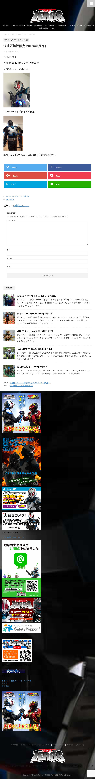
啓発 (7, 200)
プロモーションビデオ (28, 745)
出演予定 (5, 683)
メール (9, 258)
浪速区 (12, 200)
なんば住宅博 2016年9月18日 (32, 366)
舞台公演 (70, 745)
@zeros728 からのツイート (13, 537)
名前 (8, 250)
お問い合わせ (80, 745)
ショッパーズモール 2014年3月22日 (35, 313)
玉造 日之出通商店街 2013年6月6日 (34, 349)
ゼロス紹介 (14, 745)
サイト (9, 266)
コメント (11, 220)
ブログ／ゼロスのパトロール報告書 (18, 196)
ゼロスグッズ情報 (58, 745)
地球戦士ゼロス (21, 205)
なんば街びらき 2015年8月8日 (21, 386)
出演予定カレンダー (44, 745)
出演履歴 (5, 686)
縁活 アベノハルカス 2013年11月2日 (35, 331)
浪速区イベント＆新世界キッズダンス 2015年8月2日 (30, 383)
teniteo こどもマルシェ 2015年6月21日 (36, 296)
